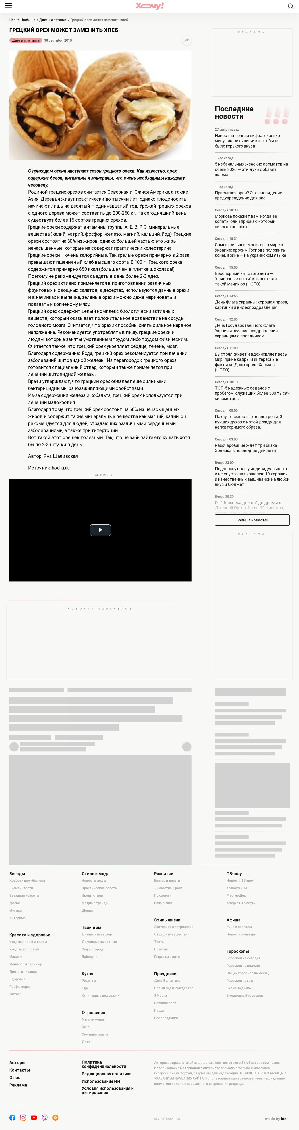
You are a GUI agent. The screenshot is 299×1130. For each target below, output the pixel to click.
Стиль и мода (96, 874)
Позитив (161, 949)
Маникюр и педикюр (25, 964)
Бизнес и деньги (167, 880)
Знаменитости (21, 888)
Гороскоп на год (240, 980)
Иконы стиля (92, 895)
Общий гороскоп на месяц (248, 973)
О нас (14, 1078)
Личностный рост (168, 888)
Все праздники (166, 1018)
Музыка (15, 910)
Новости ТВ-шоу (240, 880)
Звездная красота (24, 895)
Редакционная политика (107, 1074)
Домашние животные (99, 942)
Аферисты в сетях (241, 903)
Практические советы (99, 888)
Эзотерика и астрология (173, 927)
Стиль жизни (167, 920)
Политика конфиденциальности (104, 1064)
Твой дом (91, 927)
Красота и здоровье (29, 935)
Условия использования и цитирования (108, 1090)
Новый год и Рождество (173, 988)
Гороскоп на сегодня (243, 958)
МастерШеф (236, 895)
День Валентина (167, 980)
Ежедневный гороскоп (245, 995)
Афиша (234, 920)
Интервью (17, 918)
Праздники (165, 974)
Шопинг (88, 910)
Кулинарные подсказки (100, 995)
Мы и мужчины (93, 1019)
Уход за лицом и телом (28, 942)
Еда (85, 988)
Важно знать (164, 903)
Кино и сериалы (239, 927)
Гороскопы (238, 951)
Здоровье (17, 979)
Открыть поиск (290, 6)
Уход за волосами (24, 949)
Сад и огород (92, 949)
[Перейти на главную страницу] (149, 6)
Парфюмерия (20, 987)
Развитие (163, 874)
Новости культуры (241, 934)
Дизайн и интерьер (97, 934)
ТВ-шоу (234, 874)
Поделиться (187, 40)
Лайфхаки (89, 957)
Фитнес (15, 994)
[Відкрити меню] (8, 5)
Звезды (17, 874)
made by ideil (277, 1119)
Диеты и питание (25, 40)
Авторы (17, 1063)
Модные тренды (95, 903)
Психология (163, 895)
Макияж (15, 957)
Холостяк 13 (237, 888)
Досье (14, 903)
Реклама (18, 1085)
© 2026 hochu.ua (167, 1119)
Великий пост (165, 1003)
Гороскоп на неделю (243, 966)
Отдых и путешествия (171, 934)
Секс (85, 1027)
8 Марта (160, 995)
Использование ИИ (101, 1081)
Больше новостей (252, 520)
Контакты (19, 1070)
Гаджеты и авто (167, 957)
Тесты (159, 942)
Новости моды (94, 880)
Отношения (93, 1013)
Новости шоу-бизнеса (27, 880)
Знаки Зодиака (239, 988)
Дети (86, 1042)
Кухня (87, 974)
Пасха (159, 1010)
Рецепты (89, 980)
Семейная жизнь (95, 1034)
